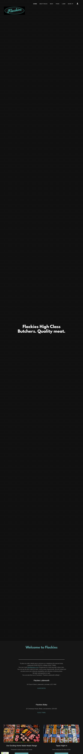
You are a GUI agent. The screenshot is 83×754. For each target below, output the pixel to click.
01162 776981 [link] (41, 712)
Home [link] (35, 3)
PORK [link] (57, 3)
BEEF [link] (51, 3)
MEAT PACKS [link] (43, 3)
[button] (70, 4)
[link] (14, 3)
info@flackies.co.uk (33, 667)
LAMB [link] (63, 3)
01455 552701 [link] (41, 688)
